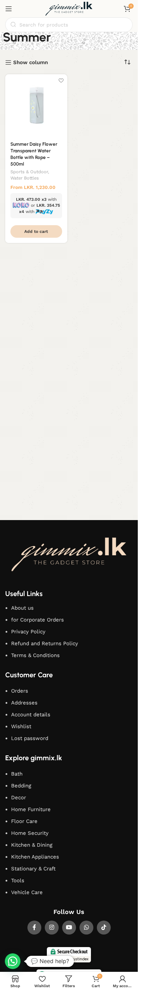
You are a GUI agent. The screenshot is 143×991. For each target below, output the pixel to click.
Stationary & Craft (33, 869)
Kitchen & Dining (31, 845)
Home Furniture (31, 809)
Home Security (30, 833)
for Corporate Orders (37, 620)
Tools (17, 880)
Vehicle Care (27, 892)
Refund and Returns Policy (44, 643)
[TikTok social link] (104, 928)
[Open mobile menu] (9, 9)
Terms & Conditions (35, 655)
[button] (36, 231)
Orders (19, 691)
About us (22, 608)
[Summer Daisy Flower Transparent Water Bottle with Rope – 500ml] (36, 105)
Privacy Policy (28, 631)
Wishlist (21, 726)
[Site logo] (69, 8)
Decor (18, 797)
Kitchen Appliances (35, 857)
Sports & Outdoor (29, 171)
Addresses (24, 703)
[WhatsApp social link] (86, 928)
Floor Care (24, 821)
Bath (17, 774)
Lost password (29, 738)
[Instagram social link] (52, 928)
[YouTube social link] (69, 928)
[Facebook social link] (34, 928)
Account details (30, 714)
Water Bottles (24, 178)
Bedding (21, 786)
